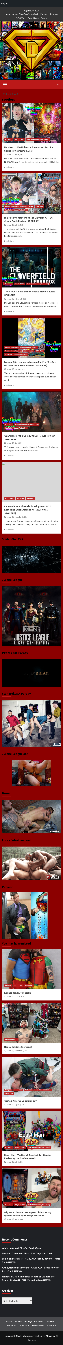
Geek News (33, 18)
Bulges (8, 985)
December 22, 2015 (21, 517)
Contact (45, 18)
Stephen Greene (11, 1253)
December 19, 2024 (21, 1051)
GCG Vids (21, 18)
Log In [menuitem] (4, 3)
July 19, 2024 (19, 1162)
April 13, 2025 (19, 997)
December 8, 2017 (20, 369)
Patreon (44, 14)
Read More (9, 167)
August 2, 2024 (19, 1105)
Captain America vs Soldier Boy (20, 1100)
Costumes (17, 985)
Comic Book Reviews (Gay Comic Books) (21, 347)
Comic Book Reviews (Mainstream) (19, 206)
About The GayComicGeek (25, 14)
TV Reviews (19, 139)
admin (9, 154)
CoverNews (45, 1335)
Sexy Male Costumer (42, 1090)
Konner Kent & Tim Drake (17, 992)
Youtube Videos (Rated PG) (38, 139)
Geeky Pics (29, 985)
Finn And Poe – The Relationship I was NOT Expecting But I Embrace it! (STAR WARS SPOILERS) (27, 510)
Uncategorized (11, 1039)
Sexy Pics (30, 498)
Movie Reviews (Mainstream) (27, 425)
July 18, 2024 (19, 1219)
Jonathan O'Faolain (12, 1276)
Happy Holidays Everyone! (18, 1046)
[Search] (58, 84)
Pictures (54, 14)
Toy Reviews (20, 1147)
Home (7, 14)
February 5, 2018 (20, 299)
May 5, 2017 (18, 443)
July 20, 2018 (19, 225)
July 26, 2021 (19, 154)
